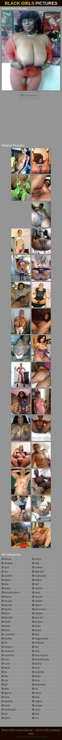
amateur (8, 563)
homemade (10, 709)
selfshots (39, 642)
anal (6, 567)
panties (38, 622)
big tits (7, 609)
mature (38, 580)
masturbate (40, 576)
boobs (7, 622)
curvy (7, 663)
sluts (37, 668)
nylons (38, 605)
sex (36, 647)
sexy (37, 651)
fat (5, 672)
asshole (8, 576)
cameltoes (9, 634)
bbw (6, 584)
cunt (6, 659)
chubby (8, 638)
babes (7, 580)
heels (7, 705)
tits (36, 688)
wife (36, 714)
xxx (36, 718)
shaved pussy (41, 659)
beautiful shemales (14, 592)
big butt (8, 605)
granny (7, 693)
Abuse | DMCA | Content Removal (17, 730)
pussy (37, 630)
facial (7, 668)
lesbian (38, 567)
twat (36, 697)
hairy (6, 697)
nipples (38, 601)
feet (6, 676)
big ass (8, 601)
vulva (37, 709)
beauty (7, 596)
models (38, 588)
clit (5, 642)
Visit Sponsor (30, 95)
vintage (38, 705)
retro (37, 634)
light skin (39, 571)
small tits (39, 672)
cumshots (9, 655)
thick (37, 680)
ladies (37, 559)
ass (6, 571)
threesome (40, 684)
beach (7, 588)
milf (36, 584)
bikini (7, 613)
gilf (5, 684)
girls (6, 688)
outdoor (38, 613)
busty (7, 630)
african (7, 559)
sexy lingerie (41, 655)
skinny (38, 663)
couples (8, 647)
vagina (38, 701)
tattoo (37, 676)
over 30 (38, 617)
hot (5, 714)
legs (36, 563)
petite (37, 626)
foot (6, 680)
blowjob (8, 617)
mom (37, 592)
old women (40, 609)
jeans (7, 718)
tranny (37, 693)
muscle (38, 596)
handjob (8, 701)
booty (7, 626)
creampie (9, 651)
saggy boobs (41, 638)
